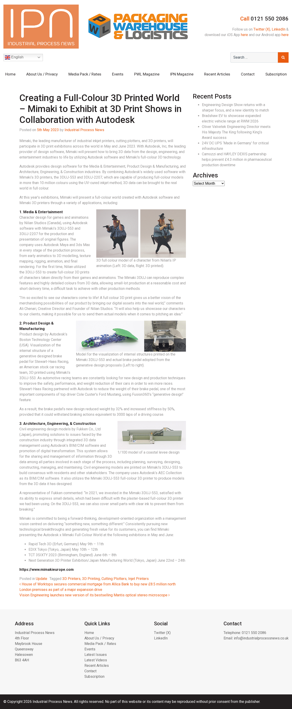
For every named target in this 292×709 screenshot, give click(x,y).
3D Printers (71, 579)
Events (117, 74)
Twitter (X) (261, 29)
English (16, 57)
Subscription (276, 74)
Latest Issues (95, 654)
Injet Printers (138, 579)
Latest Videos (95, 660)
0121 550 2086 (254, 633)
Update (41, 579)
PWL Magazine (146, 74)
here (244, 35)
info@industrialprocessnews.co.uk (261, 638)
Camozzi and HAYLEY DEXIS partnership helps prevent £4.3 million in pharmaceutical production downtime (237, 159)
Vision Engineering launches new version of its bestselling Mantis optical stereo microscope (93, 595)
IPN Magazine (181, 74)
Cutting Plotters (114, 579)
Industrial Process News (84, 130)
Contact (248, 74)
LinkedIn (278, 29)
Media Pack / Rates (84, 74)
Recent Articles (217, 74)
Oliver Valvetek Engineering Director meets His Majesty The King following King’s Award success (236, 132)
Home (10, 74)
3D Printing (91, 579)
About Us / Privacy (42, 74)
